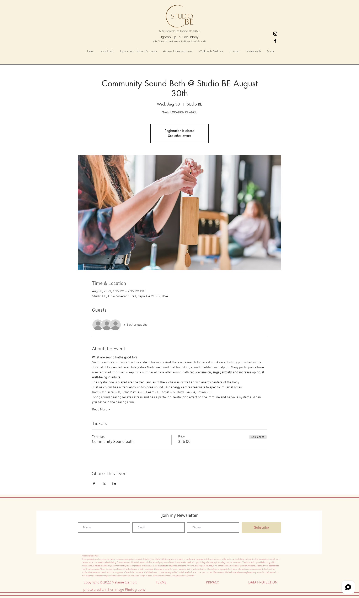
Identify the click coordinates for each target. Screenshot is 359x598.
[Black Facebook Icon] (275, 40)
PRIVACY (212, 582)
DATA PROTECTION (262, 582)
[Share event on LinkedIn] (114, 483)
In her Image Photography (125, 589)
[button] (177, 51)
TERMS (161, 582)
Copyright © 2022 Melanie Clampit (111, 582)
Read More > (101, 410)
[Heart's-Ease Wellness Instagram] (275, 33)
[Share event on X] (104, 483)
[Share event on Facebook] (94, 483)
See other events (179, 136)
